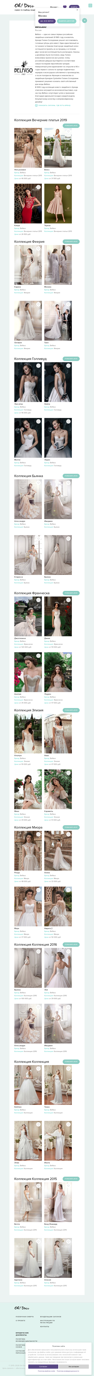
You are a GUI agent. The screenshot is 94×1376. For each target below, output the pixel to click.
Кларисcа (18, 577)
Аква (46, 755)
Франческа (28, 644)
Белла (17, 1224)
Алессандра (19, 521)
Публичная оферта (25, 1317)
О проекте (20, 1321)
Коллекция (28, 1113)
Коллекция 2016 (30, 996)
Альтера (18, 755)
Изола (47, 1163)
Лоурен (47, 694)
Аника (47, 872)
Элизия (27, 761)
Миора (26, 878)
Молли (17, 460)
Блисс (47, 170)
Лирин (47, 460)
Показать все (71, 126)
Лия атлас (18, 404)
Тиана (46, 1107)
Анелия (17, 694)
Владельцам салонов (50, 1317)
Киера (17, 225)
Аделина (18, 1280)
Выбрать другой (66, 21)
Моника (47, 287)
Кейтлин (18, 1107)
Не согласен (74, 1366)
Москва (53, 7)
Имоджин (48, 521)
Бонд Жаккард (50, 1224)
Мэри (16, 928)
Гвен (46, 342)
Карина (17, 287)
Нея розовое (20, 170)
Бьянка (26, 527)
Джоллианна (20, 638)
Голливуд (27, 410)
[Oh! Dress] (22, 1309)
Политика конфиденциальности (68, 1371)
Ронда (17, 872)
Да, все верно (47, 21)
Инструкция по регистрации (47, 1322)
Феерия (27, 293)
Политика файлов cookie (46, 1371)
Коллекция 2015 (30, 1230)
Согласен (43, 1366)
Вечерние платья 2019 (33, 176)
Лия (46, 990)
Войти (74, 7)
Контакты (44, 1327)
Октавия (18, 342)
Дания (47, 638)
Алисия (47, 1280)
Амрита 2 (48, 928)
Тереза (47, 225)
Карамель (48, 811)
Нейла (47, 404)
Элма (16, 1163)
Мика (16, 811)
